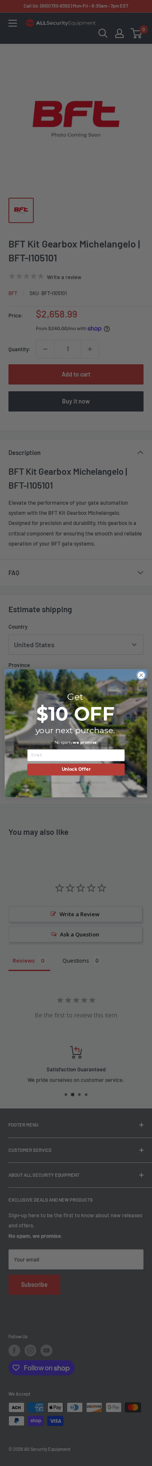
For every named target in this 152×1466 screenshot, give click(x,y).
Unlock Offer (76, 769)
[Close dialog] (141, 675)
